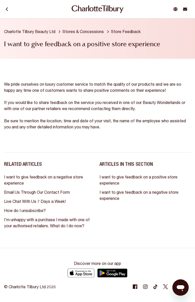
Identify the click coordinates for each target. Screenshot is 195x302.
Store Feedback (126, 31)
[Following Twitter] (165, 286)
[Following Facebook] (135, 286)
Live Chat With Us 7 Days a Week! (35, 201)
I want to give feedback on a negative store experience (43, 179)
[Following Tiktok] (155, 286)
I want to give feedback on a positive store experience (138, 179)
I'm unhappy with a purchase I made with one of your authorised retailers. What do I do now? (47, 222)
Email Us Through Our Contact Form (37, 192)
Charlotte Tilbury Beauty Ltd (29, 31)
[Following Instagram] (145, 286)
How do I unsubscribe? (25, 210)
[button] (176, 9)
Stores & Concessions (83, 31)
